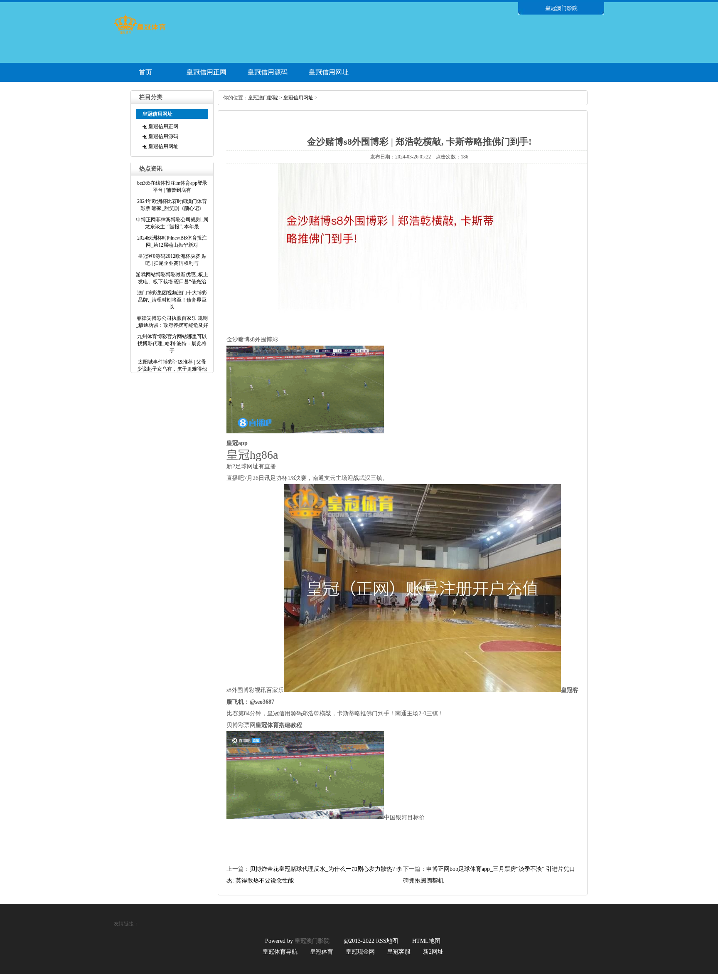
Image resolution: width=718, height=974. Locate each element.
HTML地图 (426, 941)
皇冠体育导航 (280, 952)
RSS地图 (387, 941)
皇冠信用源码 (268, 72)
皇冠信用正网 (206, 72)
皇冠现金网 (360, 952)
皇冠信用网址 (329, 72)
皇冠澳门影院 (263, 98)
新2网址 (433, 952)
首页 (145, 72)
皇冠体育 (321, 952)
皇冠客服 (399, 952)
